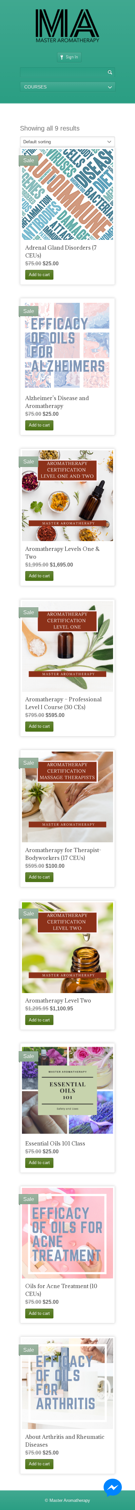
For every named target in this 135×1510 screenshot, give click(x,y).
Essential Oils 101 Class (55, 1143)
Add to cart (39, 274)
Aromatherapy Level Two (58, 1000)
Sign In (72, 57)
